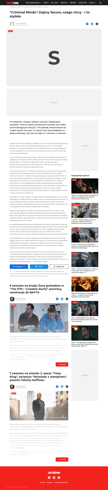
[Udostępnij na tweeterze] (92, 24)
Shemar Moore (59, 273)
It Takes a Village (48, 271)
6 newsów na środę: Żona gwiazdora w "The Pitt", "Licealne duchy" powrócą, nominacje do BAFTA (37, 289)
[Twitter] (54, 477)
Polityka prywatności (61, 482)
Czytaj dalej (62, 364)
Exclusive (54, 2)
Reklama (50, 482)
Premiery (73, 2)
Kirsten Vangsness (21, 273)
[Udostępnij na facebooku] (87, 24)
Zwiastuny (83, 2)
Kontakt (42, 482)
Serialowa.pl (12, 6)
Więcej (91, 2)
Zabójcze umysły (29, 276)
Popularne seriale (33, 2)
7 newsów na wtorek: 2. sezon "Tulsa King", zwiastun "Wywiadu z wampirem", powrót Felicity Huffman (38, 377)
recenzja (51, 273)
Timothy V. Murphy (19, 276)
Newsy (46, 2)
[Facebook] (49, 477)
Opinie (18, 6)
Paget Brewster (44, 273)
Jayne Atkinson (57, 271)
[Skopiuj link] (97, 24)
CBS (20, 271)
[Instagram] (58, 477)
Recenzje (64, 2)
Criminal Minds (26, 271)
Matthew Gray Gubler (33, 273)
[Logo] (12, 2)
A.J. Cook (15, 271)
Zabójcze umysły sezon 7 (41, 276)
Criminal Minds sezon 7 (36, 271)
